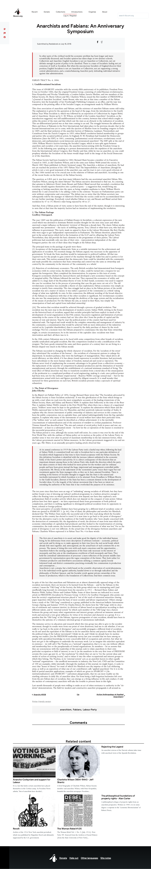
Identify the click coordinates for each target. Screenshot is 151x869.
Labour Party (90, 709)
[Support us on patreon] (5, 33)
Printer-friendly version (41, 701)
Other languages (89, 858)
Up (78, 694)
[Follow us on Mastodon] (5, 29)
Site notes (105, 858)
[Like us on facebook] (5, 37)
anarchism (65, 709)
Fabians (77, 709)
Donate (63, 858)
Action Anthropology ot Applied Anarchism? (110, 695)
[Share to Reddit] (101, 42)
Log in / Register (70, 16)
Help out (73, 858)
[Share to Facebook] (97, 42)
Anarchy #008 (40, 694)
